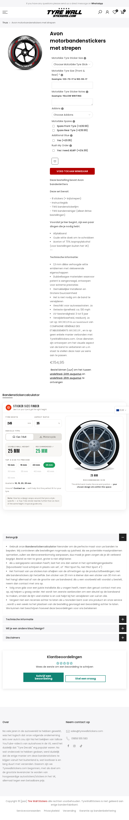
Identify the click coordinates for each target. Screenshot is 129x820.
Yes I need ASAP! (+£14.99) (72, 150)
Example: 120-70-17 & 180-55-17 (69, 79)
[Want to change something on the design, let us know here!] (87, 92)
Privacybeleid (51, 810)
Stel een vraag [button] (85, 679)
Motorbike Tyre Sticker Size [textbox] (72, 58)
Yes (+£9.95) (64, 140)
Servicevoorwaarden (29, 810)
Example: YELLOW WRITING (66, 95)
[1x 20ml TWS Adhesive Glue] (71, 135)
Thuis (5, 22)
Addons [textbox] (72, 108)
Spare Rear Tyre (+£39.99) (72, 130)
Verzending (69, 810)
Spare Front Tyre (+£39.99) (73, 126)
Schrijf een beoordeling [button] (43, 677)
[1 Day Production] (70, 145)
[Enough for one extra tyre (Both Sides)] (74, 121)
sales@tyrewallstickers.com (87, 731)
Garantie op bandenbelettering (97, 810)
